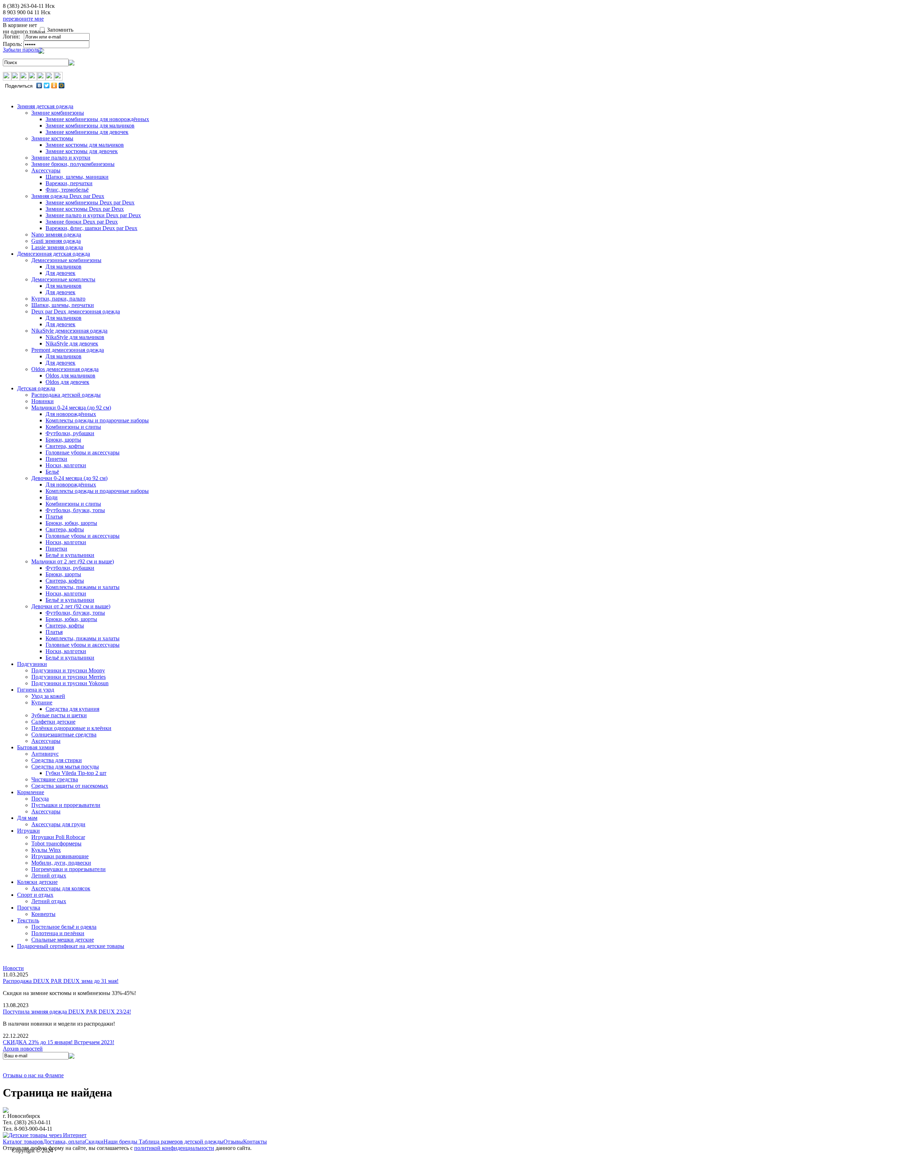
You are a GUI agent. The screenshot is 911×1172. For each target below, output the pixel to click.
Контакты (255, 1142)
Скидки (94, 1142)
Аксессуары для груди (58, 824)
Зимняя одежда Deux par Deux (67, 196)
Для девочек (60, 273)
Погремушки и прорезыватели (68, 869)
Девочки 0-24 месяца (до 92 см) (69, 478)
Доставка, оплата (64, 1142)
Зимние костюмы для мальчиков (85, 145)
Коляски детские (37, 882)
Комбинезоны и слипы (73, 427)
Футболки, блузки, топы (75, 510)
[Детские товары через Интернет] (44, 1135)
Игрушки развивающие (60, 856)
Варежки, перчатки (69, 183)
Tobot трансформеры (56, 843)
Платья (54, 517)
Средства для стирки (56, 760)
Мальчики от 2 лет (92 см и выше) (72, 561)
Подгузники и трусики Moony (68, 670)
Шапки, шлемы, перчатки (62, 305)
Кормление (30, 792)
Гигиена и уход (35, 690)
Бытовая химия (35, 747)
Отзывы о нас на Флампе (33, 1075)
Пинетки (56, 459)
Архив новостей (23, 1049)
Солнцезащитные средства (63, 734)
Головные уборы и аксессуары (83, 452)
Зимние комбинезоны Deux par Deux (90, 202)
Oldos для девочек (67, 382)
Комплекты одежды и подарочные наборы (97, 420)
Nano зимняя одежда (56, 234)
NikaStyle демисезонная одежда (69, 331)
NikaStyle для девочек (72, 343)
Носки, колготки (66, 465)
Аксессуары (45, 170)
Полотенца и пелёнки (57, 933)
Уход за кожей (48, 696)
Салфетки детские (53, 722)
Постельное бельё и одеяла (63, 927)
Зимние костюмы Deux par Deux (85, 209)
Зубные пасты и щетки (59, 715)
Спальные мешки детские (62, 940)
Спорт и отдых (35, 895)
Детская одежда (36, 388)
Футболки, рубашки (70, 433)
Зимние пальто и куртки (60, 158)
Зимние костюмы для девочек (82, 151)
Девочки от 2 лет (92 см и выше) (70, 606)
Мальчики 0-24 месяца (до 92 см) (71, 408)
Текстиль (28, 920)
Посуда (40, 799)
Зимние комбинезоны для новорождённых (97, 119)
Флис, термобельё (67, 190)
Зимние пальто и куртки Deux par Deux (93, 215)
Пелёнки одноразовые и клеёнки (71, 728)
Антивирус (45, 754)
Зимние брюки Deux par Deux (82, 222)
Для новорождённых (71, 414)
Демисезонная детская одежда (53, 254)
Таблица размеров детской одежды (181, 1142)
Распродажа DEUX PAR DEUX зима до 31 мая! (61, 981)
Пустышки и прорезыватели (65, 805)
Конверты (43, 914)
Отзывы (233, 1142)
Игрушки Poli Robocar (58, 837)
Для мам (27, 818)
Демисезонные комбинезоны (66, 260)
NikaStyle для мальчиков (75, 337)
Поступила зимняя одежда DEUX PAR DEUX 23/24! (67, 1012)
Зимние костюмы (52, 138)
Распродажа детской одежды (66, 395)
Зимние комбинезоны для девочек (87, 132)
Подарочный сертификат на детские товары (70, 946)
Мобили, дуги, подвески (61, 863)
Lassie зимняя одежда (57, 247)
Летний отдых (48, 876)
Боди (52, 497)
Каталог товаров (23, 1142)
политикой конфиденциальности (174, 1148)
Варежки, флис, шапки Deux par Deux (91, 228)
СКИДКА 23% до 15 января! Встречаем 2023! (58, 1042)
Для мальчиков (63, 267)
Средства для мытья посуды (65, 767)
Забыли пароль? (22, 50)
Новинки (42, 401)
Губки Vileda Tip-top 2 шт (76, 773)
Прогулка (28, 908)
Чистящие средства (54, 779)
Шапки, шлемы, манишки (77, 177)
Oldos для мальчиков (70, 376)
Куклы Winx (46, 850)
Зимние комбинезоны (57, 113)
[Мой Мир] (61, 85)
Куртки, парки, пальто (58, 299)
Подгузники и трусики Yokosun (70, 683)
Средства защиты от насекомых (69, 786)
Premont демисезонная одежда (67, 350)
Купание (41, 702)
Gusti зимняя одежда (56, 241)
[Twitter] (47, 85)
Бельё (52, 472)
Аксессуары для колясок (60, 888)
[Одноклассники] (54, 85)
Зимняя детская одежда (45, 106)
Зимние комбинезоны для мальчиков (90, 126)
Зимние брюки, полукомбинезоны (73, 164)
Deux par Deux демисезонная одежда (75, 311)
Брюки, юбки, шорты (71, 523)
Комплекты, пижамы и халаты (83, 587)
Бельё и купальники (70, 555)
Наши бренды (121, 1142)
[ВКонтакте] (39, 85)
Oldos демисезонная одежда (65, 369)
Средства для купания (72, 709)
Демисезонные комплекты (63, 279)
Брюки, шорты (63, 440)
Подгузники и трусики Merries (68, 677)
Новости (13, 968)
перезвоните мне (23, 19)
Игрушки (28, 831)
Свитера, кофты (65, 446)
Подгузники (32, 664)
